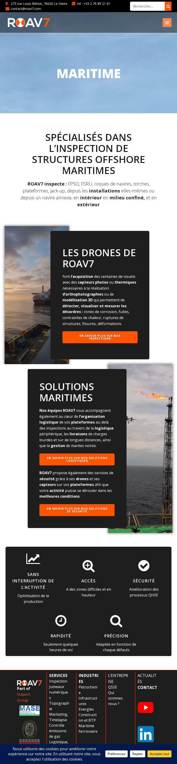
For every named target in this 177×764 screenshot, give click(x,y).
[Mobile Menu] (167, 22)
